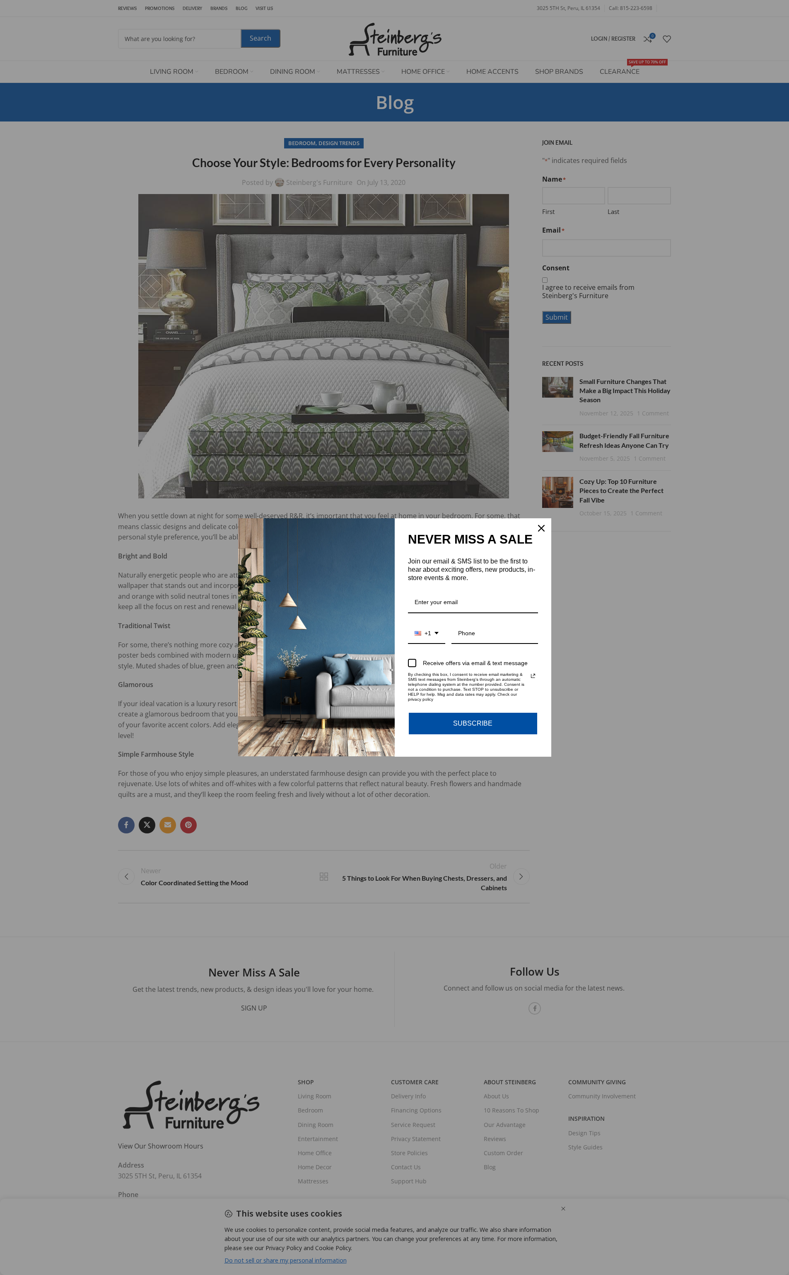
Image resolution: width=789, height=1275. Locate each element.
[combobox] (426, 633)
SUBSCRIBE (472, 723)
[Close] (541, 528)
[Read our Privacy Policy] (533, 676)
